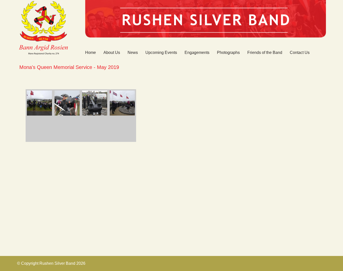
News (133, 52)
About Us (111, 52)
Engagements (197, 52)
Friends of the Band (264, 52)
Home (90, 52)
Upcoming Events (161, 52)
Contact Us (300, 52)
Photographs (228, 52)
